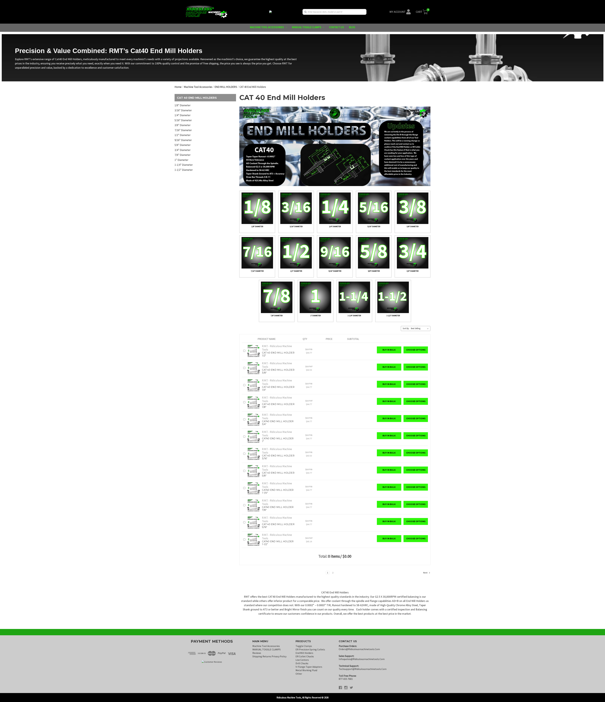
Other (299, 673)
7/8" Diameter (182, 155)
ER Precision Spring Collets (310, 649)
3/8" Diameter (182, 125)
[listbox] (420, 328)
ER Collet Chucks (305, 656)
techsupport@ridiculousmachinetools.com (362, 669)
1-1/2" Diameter (184, 170)
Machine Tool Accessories (267, 27)
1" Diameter (181, 160)
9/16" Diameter (183, 140)
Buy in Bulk (389, 350)
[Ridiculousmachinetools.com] (270, 12)
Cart (419, 11)
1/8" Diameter (182, 105)
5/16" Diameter (183, 120)
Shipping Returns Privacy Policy (269, 656)
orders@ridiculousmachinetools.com (359, 649)
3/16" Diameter (183, 110)
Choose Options (415, 350)
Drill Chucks (302, 663)
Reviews (256, 652)
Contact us (336, 27)
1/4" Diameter (182, 115)
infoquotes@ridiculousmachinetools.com (362, 659)
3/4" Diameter (182, 150)
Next (425, 572)
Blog (352, 27)
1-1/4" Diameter (184, 165)
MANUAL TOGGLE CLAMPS (306, 27)
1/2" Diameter (182, 135)
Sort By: (406, 328)
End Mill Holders (304, 652)
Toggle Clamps (304, 646)
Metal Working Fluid (306, 670)
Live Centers (302, 659)
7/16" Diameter (183, 130)
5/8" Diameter (182, 145)
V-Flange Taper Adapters (309, 666)
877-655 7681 (346, 678)
